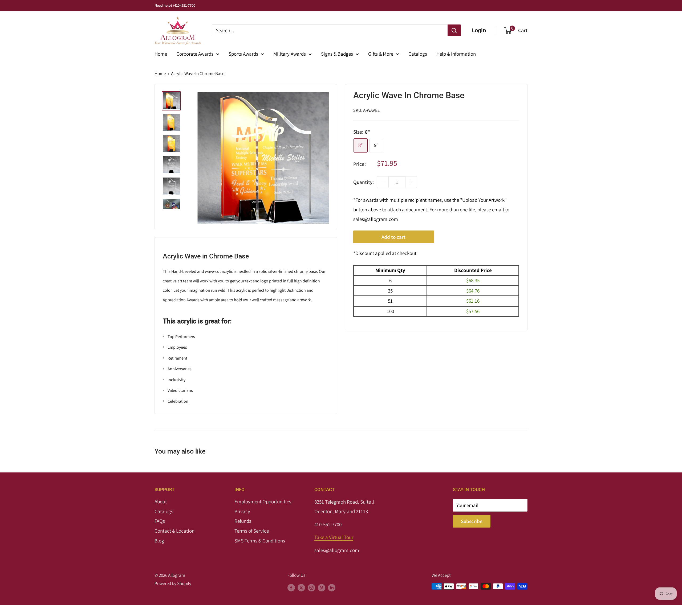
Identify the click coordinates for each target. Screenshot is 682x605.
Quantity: (363, 182)
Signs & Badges (337, 54)
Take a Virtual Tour (333, 537)
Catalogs (417, 54)
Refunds (242, 521)
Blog (159, 540)
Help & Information (456, 54)
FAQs (160, 521)
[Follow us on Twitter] (301, 587)
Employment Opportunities (262, 501)
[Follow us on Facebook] (291, 587)
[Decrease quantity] (382, 182)
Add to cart (393, 237)
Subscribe (471, 521)
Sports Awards (243, 54)
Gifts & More (380, 54)
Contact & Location (174, 531)
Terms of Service (251, 531)
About (161, 501)
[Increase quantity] (411, 182)
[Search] (454, 30)
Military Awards (289, 54)
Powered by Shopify (173, 583)
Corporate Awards (194, 54)
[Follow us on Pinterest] (321, 587)
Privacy (242, 511)
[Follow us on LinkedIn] (331, 587)
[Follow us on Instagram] (311, 587)
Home (161, 54)
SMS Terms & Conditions (259, 540)
